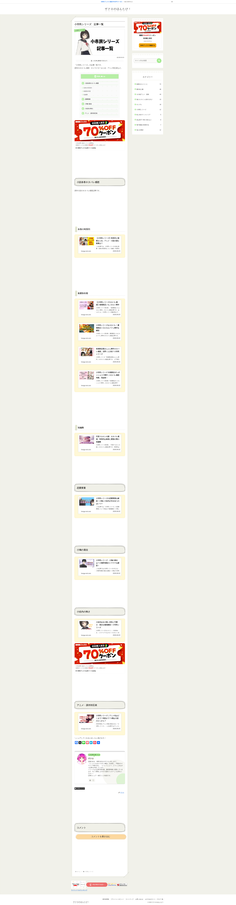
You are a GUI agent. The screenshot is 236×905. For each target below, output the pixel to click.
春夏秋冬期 (87, 91)
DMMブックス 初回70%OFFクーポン (112, 1)
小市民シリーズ (80, 788)
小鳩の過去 (88, 104)
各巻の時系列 (88, 88)
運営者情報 (106, 899)
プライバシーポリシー (117, 899)
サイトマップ (129, 899)
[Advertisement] (99, 164)
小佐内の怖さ (89, 108)
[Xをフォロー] (93, 780)
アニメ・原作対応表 (91, 113)
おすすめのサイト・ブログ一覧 (154, 899)
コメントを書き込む (100, 836)
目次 (98, 76)
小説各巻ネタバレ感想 (92, 83)
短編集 (86, 94)
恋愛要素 (87, 99)
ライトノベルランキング (79, 890)
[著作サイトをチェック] (90, 780)
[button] (159, 60)
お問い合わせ (139, 899)
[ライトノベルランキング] (122, 884)
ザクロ (91, 758)
